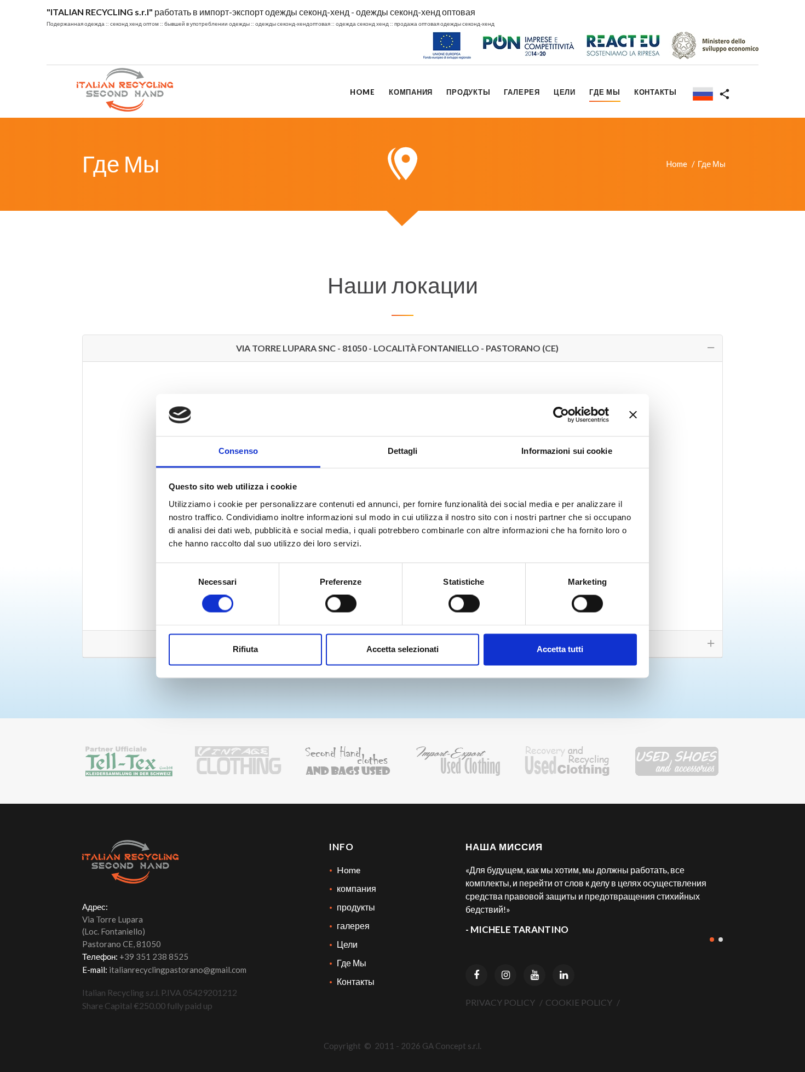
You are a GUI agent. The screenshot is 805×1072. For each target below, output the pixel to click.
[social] (724, 95)
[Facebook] (476, 975)
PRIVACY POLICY (500, 1002)
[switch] (341, 604)
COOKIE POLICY (578, 1002)
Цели (347, 944)
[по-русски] (698, 94)
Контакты (356, 981)
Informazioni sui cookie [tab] (566, 451)
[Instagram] (505, 975)
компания (356, 888)
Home (676, 164)
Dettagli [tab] (403, 451)
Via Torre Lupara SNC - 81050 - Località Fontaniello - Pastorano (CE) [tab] (397, 348)
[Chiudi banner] (633, 415)
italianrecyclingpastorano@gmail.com (177, 970)
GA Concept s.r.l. (451, 1046)
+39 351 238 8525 (153, 956)
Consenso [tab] (238, 451)
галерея (353, 925)
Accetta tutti (560, 649)
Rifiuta (245, 649)
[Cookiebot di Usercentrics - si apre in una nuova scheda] (561, 415)
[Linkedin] (563, 975)
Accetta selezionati (402, 649)
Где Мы (351, 963)
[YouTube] (534, 975)
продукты (356, 907)
